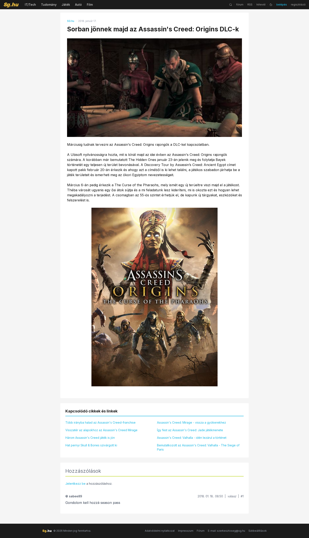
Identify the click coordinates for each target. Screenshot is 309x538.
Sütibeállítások (257, 530)
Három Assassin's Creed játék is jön (90, 437)
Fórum (201, 530)
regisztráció (298, 4)
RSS (249, 4)
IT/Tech (30, 4)
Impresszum (185, 530)
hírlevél (260, 4)
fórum (239, 4)
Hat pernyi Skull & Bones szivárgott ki (91, 445)
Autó (78, 4)
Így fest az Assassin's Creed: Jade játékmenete (190, 430)
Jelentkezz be (75, 483)
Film (90, 4)
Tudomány (49, 4)
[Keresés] (230, 4)
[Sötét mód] (270, 4)
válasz (231, 496)
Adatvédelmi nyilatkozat (160, 530)
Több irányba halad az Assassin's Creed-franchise (100, 422)
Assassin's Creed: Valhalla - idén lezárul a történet (191, 437)
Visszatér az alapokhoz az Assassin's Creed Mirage (101, 430)
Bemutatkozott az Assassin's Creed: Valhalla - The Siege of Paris (198, 447)
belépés (281, 4)
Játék (66, 4)
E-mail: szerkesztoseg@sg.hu (226, 530)
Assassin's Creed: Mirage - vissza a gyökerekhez (191, 422)
